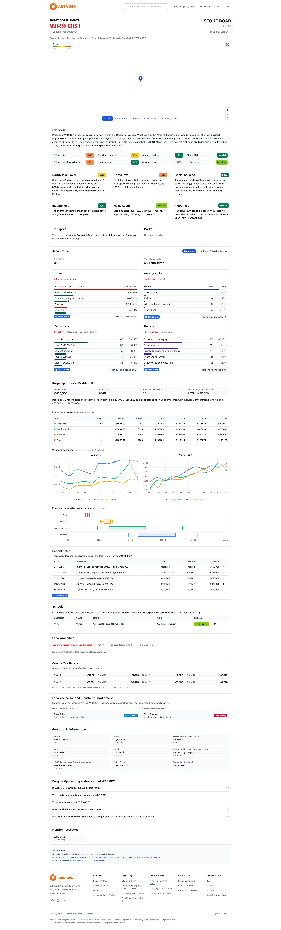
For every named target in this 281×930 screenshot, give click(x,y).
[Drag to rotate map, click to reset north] (228, 118)
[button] (141, 79)
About (209, 885)
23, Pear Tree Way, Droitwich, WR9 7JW (94, 584)
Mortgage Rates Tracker (161, 888)
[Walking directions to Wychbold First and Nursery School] (215, 624)
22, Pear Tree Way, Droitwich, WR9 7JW (94, 578)
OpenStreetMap (141, 857)
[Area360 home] (63, 6)
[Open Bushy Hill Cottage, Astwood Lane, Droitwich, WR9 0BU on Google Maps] (223, 567)
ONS (88, 857)
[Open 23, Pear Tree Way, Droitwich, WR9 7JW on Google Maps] (223, 584)
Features (97, 890)
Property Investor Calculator (158, 882)
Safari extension (185, 885)
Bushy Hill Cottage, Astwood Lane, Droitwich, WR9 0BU (102, 567)
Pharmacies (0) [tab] (146, 645)
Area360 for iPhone (187, 890)
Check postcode (101, 881)
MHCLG (106, 857)
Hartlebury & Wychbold (107, 38)
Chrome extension (186, 881)
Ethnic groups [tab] (150, 279)
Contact (210, 890)
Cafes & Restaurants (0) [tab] (121, 645)
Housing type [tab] (167, 332)
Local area (189, 251)
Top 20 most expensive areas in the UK (132, 887)
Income (135, 118)
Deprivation (121, 118)
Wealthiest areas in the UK (132, 899)
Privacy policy (56, 914)
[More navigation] (228, 6)
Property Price (169, 118)
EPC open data (96, 857)
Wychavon (85, 38)
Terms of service (74, 914)
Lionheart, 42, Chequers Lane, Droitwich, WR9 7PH (100, 572)
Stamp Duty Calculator (161, 893)
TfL (150, 857)
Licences (89, 914)
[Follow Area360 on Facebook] (52, 900)
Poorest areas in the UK (132, 893)
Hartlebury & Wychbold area (213, 251)
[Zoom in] (228, 110)
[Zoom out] (228, 114)
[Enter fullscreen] (228, 44)
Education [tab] (59, 332)
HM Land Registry (59, 857)
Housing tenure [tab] (151, 332)
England (54, 38)
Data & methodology (216, 895)
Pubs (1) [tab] (101, 645)
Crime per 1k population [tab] (65, 279)
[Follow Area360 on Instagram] (58, 900)
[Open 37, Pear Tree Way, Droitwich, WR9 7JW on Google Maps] (223, 590)
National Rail (157, 857)
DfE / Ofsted (80, 857)
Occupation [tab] (72, 332)
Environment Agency (118, 857)
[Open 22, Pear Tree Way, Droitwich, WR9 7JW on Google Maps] (223, 578)
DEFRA (131, 857)
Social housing (150, 118)
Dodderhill (127, 38)
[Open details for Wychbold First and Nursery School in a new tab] (218, 624)
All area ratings (128, 881)
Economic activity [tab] (88, 332)
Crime (107, 118)
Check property (100, 885)
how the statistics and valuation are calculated (85, 861)
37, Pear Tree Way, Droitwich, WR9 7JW (94, 589)
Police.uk (70, 857)
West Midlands (69, 38)
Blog (208, 881)
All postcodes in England (104, 895)
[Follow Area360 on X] (64, 900)
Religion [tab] (163, 279)
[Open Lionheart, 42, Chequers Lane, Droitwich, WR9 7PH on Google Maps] (223, 572)
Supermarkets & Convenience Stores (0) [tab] (72, 645)
